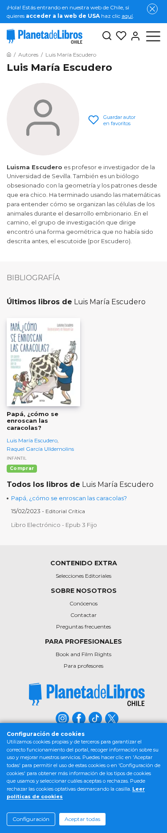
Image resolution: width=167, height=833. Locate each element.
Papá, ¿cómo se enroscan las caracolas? (69, 498)
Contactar (83, 615)
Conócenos (83, 603)
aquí (127, 15)
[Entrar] (133, 36)
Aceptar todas (82, 819)
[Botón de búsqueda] (107, 36)
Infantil (16, 458)
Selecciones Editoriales (83, 575)
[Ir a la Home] (9, 54)
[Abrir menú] (153, 36)
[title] (87, 694)
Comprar (22, 468)
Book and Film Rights (83, 654)
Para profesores (83, 665)
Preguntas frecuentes (83, 626)
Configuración (30, 819)
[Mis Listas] (119, 36)
